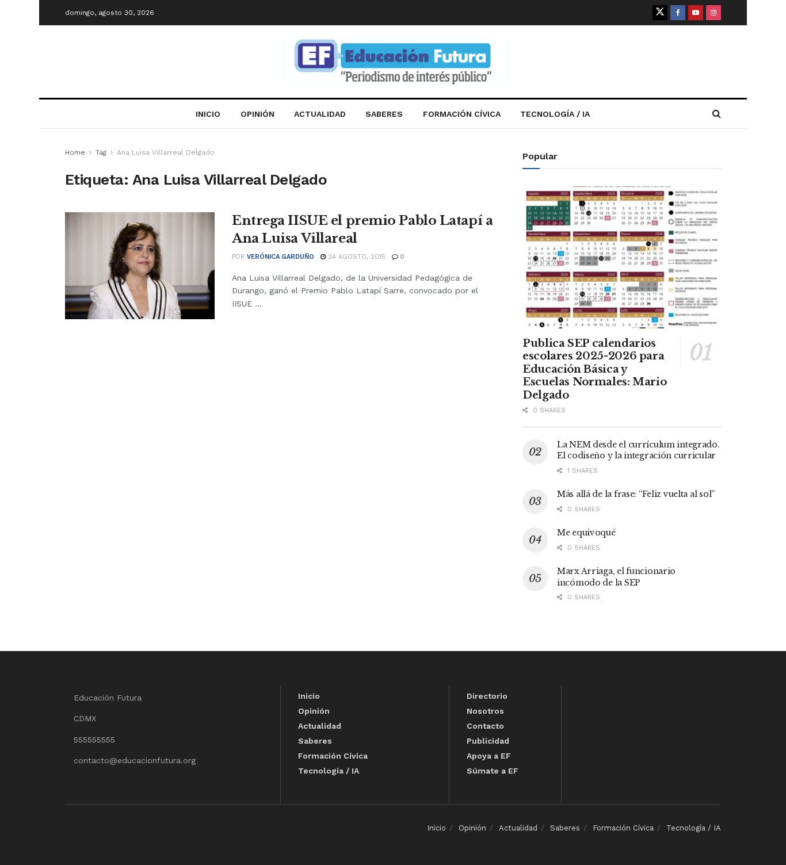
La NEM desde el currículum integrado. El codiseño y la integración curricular (638, 450)
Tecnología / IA (555, 113)
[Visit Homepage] (393, 62)
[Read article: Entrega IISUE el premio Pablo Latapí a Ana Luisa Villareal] (140, 265)
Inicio (208, 113)
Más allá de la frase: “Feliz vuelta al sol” (636, 494)
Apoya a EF (489, 755)
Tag (101, 152)
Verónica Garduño (280, 257)
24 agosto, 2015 (356, 257)
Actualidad (320, 113)
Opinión (257, 113)
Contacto (485, 725)
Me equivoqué (586, 532)
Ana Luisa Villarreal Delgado (166, 152)
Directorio (487, 696)
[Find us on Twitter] (660, 12)
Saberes (384, 113)
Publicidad (488, 740)
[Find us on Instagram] (713, 12)
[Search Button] (716, 113)
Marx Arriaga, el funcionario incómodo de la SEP (616, 577)
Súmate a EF (492, 770)
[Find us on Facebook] (677, 12)
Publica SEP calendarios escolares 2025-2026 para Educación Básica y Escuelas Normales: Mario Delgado (594, 369)
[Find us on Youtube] (695, 12)
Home (75, 152)
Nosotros (485, 710)
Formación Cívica (462, 113)
